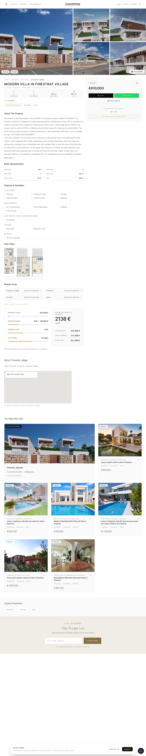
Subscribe (92, 641)
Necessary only (114, 749)
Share (6, 72)
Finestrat (10, 610)
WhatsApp (127, 95)
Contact (134, 4)
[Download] (137, 83)
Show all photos (138, 71)
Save (15, 72)
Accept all (127, 749)
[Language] (140, 4)
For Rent (23, 4)
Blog (126, 4)
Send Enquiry (115, 101)
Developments (35, 4)
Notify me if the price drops (115, 116)
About (119, 4)
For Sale (14, 4)
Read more (8, 158)
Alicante (22, 610)
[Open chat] (141, 751)
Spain (34, 610)
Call (102, 95)
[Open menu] (6, 4)
